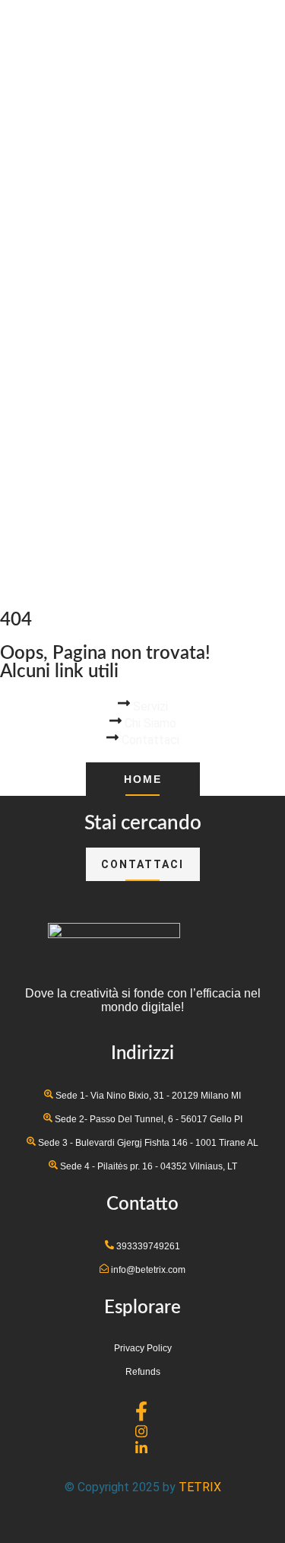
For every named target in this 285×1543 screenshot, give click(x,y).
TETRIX (200, 1487)
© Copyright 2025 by (122, 1487)
